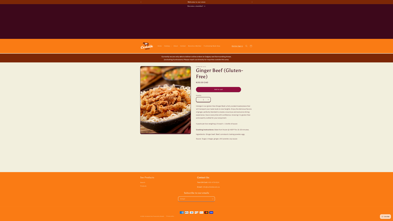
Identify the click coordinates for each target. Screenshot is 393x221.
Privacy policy (170, 216)
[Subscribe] (212, 198)
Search (142, 182)
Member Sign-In (237, 46)
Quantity (198, 95)
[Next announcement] (252, 2)
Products (143, 186)
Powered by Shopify (158, 216)
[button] (167, 46)
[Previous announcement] (141, 2)
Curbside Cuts (149, 216)
